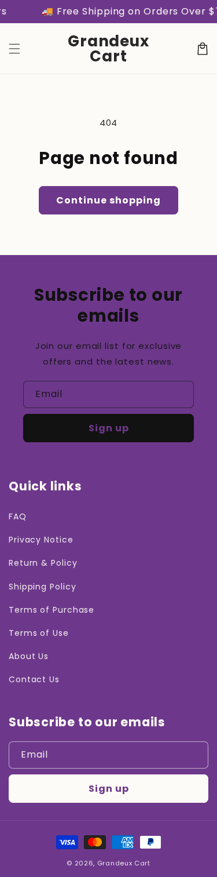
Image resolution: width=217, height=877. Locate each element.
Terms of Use (39, 633)
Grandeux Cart (123, 863)
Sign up (109, 428)
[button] (14, 48)
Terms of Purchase (51, 610)
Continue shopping (108, 200)
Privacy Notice (41, 539)
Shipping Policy (42, 586)
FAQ (18, 516)
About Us (29, 656)
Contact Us (34, 679)
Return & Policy (43, 563)
